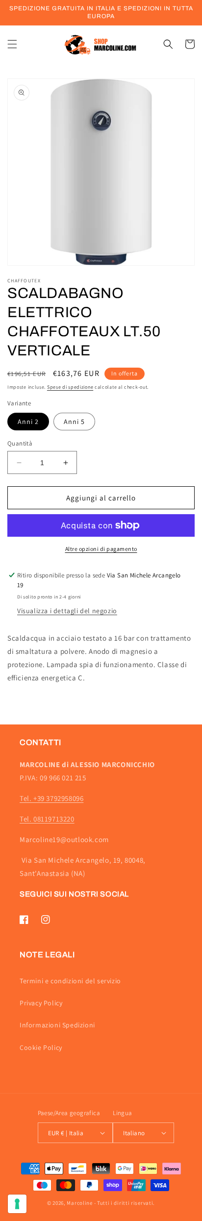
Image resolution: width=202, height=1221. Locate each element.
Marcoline (79, 1202)
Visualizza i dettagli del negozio (67, 610)
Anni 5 (74, 421)
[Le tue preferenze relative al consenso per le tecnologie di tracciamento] (17, 1204)
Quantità (19, 443)
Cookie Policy (41, 1047)
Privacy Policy (41, 1002)
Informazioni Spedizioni (57, 1025)
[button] (12, 44)
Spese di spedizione (70, 387)
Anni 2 (28, 421)
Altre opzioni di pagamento (101, 548)
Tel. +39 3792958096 (51, 798)
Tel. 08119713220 (47, 818)
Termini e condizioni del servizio (70, 980)
